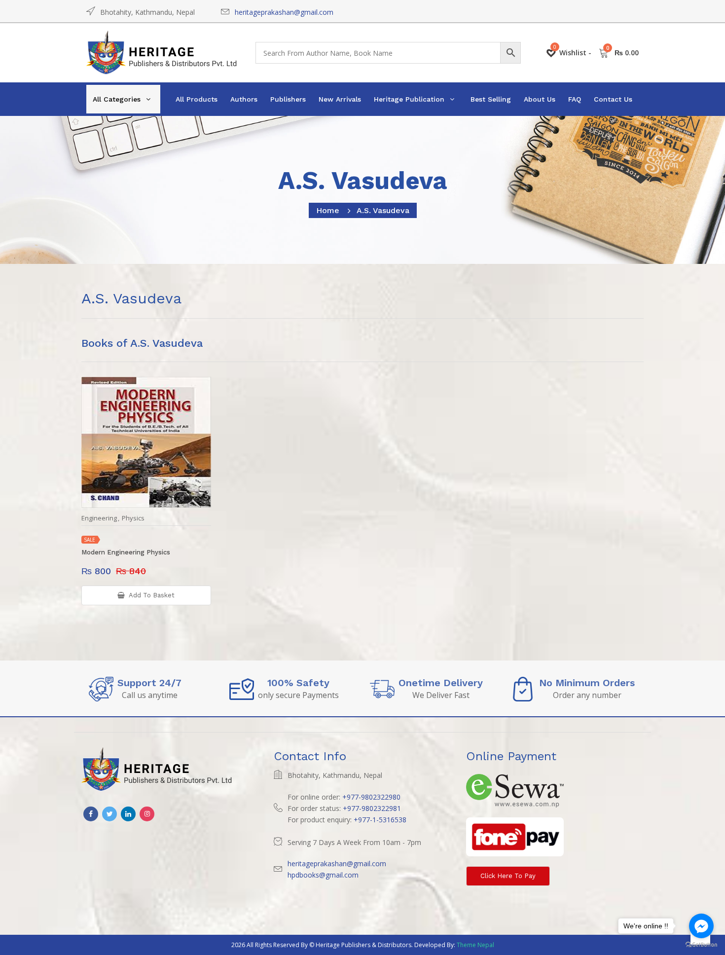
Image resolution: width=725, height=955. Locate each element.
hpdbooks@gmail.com (323, 875)
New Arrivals (340, 99)
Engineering (99, 518)
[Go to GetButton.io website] (701, 945)
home (327, 210)
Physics (133, 518)
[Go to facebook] (701, 926)
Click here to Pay (508, 876)
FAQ (574, 99)
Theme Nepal (475, 945)
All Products (197, 99)
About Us (539, 99)
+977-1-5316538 (380, 819)
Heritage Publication (409, 99)
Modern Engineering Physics (125, 552)
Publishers (288, 99)
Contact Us (613, 99)
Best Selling (491, 99)
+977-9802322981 (372, 808)
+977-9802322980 (371, 797)
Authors (243, 99)
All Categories (117, 99)
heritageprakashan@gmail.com (284, 12)
